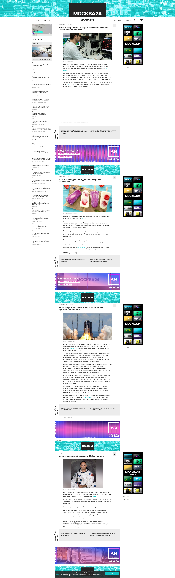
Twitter (94, 496)
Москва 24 (87, 20)
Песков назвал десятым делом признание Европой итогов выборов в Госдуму (41, 180)
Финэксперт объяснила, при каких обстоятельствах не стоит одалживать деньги (41, 188)
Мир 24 (84, 219)
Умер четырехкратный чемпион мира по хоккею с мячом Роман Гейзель (102, 534)
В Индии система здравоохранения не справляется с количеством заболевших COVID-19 (74, 131)
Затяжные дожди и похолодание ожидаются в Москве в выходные (40, 195)
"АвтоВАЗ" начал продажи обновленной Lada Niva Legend (39, 113)
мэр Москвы (34, 102)
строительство (35, 132)
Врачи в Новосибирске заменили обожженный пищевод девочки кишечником (40, 93)
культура (34, 124)
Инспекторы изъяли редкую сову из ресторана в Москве (40, 64)
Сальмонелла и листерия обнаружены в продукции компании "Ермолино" (41, 71)
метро (44, 131)
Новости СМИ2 (58, 164)
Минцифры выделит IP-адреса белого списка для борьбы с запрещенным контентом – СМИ (41, 203)
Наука (71, 24)
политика (34, 141)
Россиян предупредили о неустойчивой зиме (41, 85)
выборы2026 (42, 183)
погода (38, 80)
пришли (70, 85)
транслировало (74, 348)
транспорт (34, 116)
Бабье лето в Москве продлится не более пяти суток (40, 78)
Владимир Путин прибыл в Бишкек (40, 165)
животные (34, 67)
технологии (34, 154)
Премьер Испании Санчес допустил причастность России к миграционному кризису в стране (41, 138)
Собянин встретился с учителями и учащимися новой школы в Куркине (41, 58)
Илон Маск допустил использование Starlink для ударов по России (41, 210)
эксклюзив (43, 191)
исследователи (81, 247)
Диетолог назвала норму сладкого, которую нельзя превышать (101, 260)
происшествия (35, 175)
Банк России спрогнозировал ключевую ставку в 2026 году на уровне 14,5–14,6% (41, 145)
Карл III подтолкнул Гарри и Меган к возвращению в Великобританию (40, 107)
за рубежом (34, 109)
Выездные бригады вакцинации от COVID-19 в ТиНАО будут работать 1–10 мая (103, 131)
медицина (34, 95)
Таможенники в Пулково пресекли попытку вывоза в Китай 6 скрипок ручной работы (40, 218)
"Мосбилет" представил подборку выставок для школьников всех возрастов (40, 121)
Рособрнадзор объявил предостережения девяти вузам (39, 225)
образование (40, 102)
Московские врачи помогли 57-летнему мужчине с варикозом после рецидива (41, 159)
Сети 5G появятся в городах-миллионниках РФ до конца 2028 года (41, 152)
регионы (43, 95)
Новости (37, 39)
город (38, 67)
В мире (71, 176)
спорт (33, 236)
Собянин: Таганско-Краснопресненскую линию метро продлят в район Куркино (41, 128)
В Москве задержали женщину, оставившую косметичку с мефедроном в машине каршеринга (41, 172)
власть (33, 167)
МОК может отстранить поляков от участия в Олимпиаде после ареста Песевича (40, 233)
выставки (38, 124)
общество (34, 80)
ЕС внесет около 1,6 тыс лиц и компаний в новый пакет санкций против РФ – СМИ (41, 241)
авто (38, 116)
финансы (39, 191)
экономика (34, 147)
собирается (87, 397)
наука (64, 140)
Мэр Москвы (36, 43)
